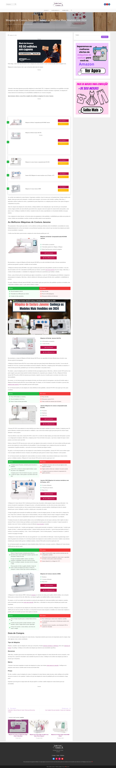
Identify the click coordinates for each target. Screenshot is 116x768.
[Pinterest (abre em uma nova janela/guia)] (107, 4)
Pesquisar (104, 36)
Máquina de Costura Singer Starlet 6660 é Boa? (60, 735)
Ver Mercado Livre (62, 123)
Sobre (58, 755)
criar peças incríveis (49, 269)
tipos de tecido (40, 524)
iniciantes (33, 595)
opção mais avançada (28, 602)
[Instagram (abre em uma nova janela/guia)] (109, 4)
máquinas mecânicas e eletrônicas (50, 645)
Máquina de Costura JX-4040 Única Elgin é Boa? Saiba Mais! (18, 735)
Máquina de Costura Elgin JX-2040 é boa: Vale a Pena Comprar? (39, 735)
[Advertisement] (39, 79)
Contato (54, 755)
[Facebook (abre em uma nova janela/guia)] (105, 4)
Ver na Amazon (62, 120)
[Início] (6, 24)
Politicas (62, 755)
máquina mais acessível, (13, 384)
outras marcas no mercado (53, 665)
